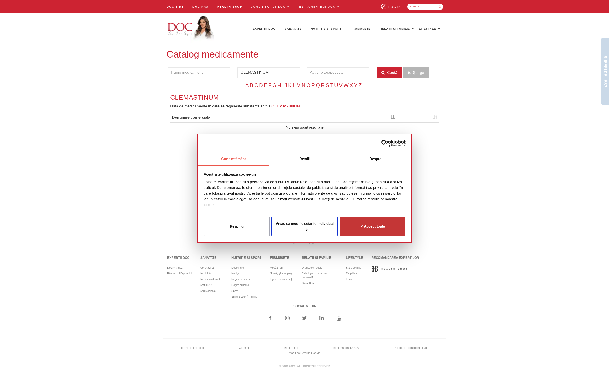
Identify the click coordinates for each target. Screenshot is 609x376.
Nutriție (235, 273)
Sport (234, 290)
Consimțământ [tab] (233, 159)
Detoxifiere (237, 267)
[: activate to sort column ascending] (418, 118)
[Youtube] (339, 318)
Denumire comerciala (191, 117)
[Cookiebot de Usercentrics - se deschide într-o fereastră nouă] (385, 143)
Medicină (205, 273)
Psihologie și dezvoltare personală (315, 275)
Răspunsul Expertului (179, 273)
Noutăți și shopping (281, 273)
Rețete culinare (240, 284)
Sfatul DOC (206, 284)
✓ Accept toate (372, 226)
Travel (349, 279)
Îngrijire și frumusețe (281, 279)
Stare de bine (353, 267)
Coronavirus (207, 267)
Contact (244, 348)
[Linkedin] (321, 318)
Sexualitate (308, 283)
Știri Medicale (208, 290)
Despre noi (291, 348)
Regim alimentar (240, 279)
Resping (237, 226)
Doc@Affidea (174, 267)
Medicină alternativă (211, 279)
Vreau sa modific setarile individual (305, 223)
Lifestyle (428, 28)
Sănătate (294, 28)
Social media (304, 306)
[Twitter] (304, 318)
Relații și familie (395, 28)
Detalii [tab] (304, 159)
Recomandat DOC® (346, 348)
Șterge (418, 73)
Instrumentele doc (317, 6)
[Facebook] (270, 318)
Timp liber (351, 273)
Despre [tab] (375, 159)
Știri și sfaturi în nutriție (244, 296)
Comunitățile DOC (269, 6)
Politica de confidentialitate (411, 348)
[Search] (440, 7)
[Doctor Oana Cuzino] (191, 28)
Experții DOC (264, 28)
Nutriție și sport (327, 28)
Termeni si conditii (192, 348)
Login (395, 7)
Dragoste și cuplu (312, 267)
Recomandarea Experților (395, 257)
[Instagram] (287, 318)
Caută (391, 73)
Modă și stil (276, 267)
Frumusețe (361, 28)
